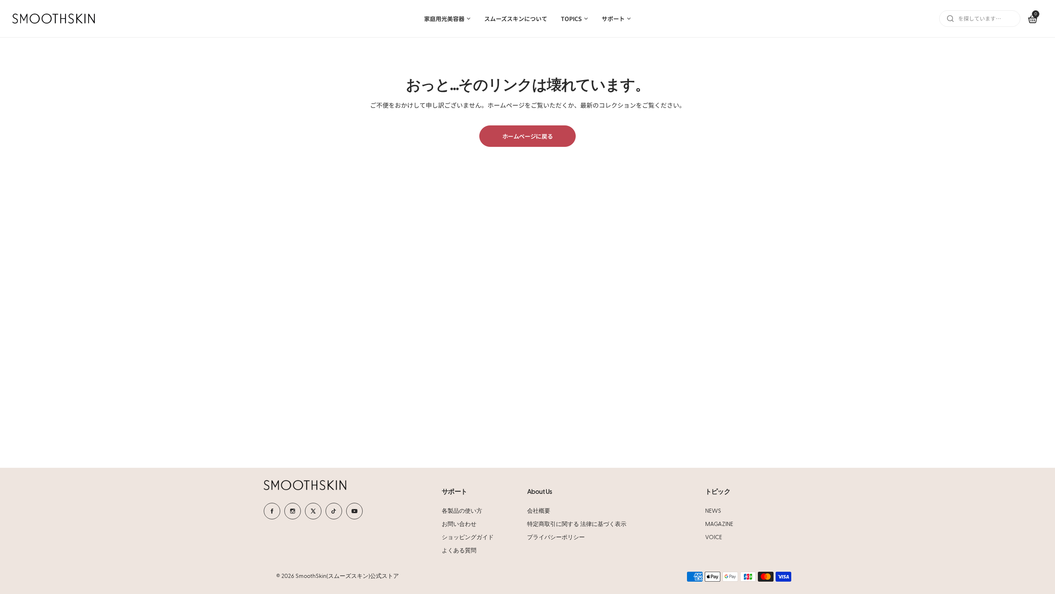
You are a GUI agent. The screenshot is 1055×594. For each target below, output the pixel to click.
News (713, 511)
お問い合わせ (459, 524)
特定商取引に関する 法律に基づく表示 (576, 524)
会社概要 (538, 511)
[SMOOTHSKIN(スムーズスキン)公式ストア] (53, 19)
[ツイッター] (313, 511)
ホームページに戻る (527, 136)
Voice (713, 537)
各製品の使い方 (462, 511)
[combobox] (979, 18)
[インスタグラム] (292, 511)
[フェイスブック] (272, 511)
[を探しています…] (950, 18)
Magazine (719, 524)
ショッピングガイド (468, 537)
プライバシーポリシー (556, 537)
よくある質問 (459, 551)
